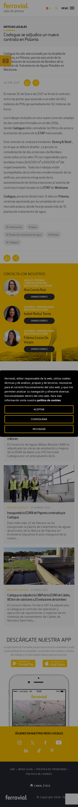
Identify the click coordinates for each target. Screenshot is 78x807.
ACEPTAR (39, 409)
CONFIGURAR (39, 419)
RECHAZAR (39, 429)
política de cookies (49, 400)
